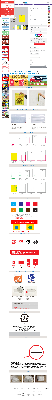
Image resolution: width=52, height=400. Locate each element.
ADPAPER (28, 394)
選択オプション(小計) (32, 62)
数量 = (30, 63)
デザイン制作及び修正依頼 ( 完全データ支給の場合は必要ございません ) (38, 50)
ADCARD (23, 392)
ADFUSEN (29, 395)
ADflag (19, 394)
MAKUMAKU (24, 391)
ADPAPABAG (24, 395)
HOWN (29, 392)
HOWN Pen (40, 394)
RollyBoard (39, 392)
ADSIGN (29, 391)
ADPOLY (34, 392)
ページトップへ (47, 388)
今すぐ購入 (42, 67)
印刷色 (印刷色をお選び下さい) (33, 47)
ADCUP (18, 392)
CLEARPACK (34, 395)
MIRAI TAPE (40, 391)
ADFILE (24, 394)
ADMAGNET (34, 394)
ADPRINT (18, 391)
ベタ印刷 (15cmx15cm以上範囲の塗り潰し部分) (35, 53)
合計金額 (31, 64)
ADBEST (34, 391)
